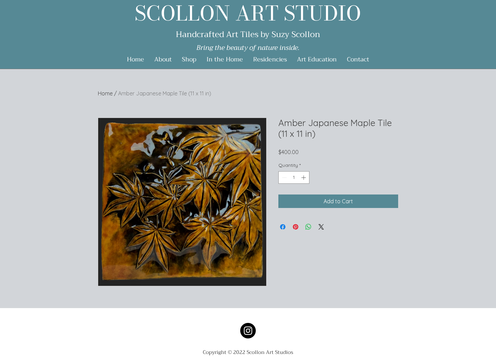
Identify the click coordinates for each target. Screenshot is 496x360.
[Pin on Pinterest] (296, 227)
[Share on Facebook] (283, 227)
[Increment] (304, 177)
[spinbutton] (294, 177)
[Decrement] (283, 177)
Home (105, 93)
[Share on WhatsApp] (308, 227)
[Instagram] (248, 330)
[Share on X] (321, 227)
